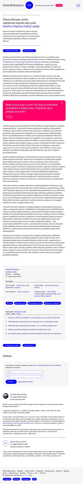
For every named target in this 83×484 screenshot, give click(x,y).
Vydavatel (39, 471)
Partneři (42, 473)
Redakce (20, 471)
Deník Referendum (13, 5)
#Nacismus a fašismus (52, 303)
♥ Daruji (59, 5)
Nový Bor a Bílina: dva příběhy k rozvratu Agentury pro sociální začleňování (34, 318)
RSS (34, 479)
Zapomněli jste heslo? (25, 382)
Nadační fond (13, 473)
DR (29, 5)
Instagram (26, 479)
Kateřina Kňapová (12, 26)
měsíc (19, 314)
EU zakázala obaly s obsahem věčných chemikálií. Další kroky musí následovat (34, 333)
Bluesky (22, 473)
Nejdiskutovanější (20, 312)
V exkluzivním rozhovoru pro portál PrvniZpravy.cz (22, 62)
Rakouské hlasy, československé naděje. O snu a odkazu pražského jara (32, 326)
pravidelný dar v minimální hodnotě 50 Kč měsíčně (43, 365)
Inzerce (29, 473)
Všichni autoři (29, 471)
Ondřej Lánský (31, 26)
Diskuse (58, 471)
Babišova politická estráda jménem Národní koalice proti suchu (29, 329)
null (36, 473)
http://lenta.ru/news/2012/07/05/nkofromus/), (19, 423)
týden (13, 314)
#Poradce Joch (20, 303)
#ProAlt (9, 303)
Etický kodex (49, 471)
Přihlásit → (11, 382)
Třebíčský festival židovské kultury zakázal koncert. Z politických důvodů (33, 322)
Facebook (7, 479)
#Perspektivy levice (35, 303)
